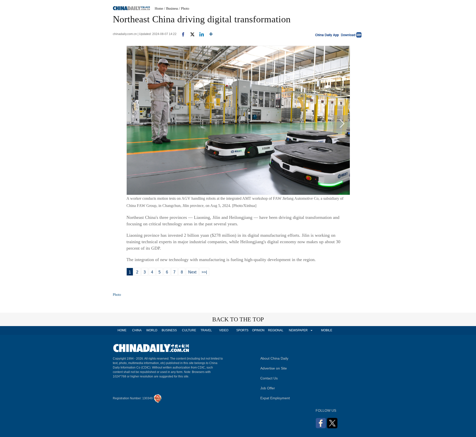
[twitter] (190, 34)
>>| (204, 272)
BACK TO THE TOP (238, 319)
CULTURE (189, 330)
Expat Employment (275, 398)
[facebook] (181, 34)
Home (159, 8)
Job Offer (267, 388)
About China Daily (274, 358)
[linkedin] (199, 34)
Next (192, 272)
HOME (122, 330)
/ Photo (184, 8)
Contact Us (269, 378)
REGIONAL (275, 330)
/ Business (171, 8)
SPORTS (242, 330)
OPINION (258, 330)
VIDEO (223, 330)
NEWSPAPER (298, 330)
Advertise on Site (273, 368)
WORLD (151, 330)
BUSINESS (169, 330)
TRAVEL (206, 330)
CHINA (137, 330)
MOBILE (326, 330)
